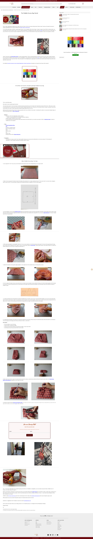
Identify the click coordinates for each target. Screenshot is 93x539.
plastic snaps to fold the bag (25, 27)
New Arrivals (14, 7)
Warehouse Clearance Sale (25, 7)
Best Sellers (18, 7)
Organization (59, 526)
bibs (38, 57)
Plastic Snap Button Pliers (10, 125)
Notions (53, 7)
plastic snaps (34, 491)
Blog (36, 522)
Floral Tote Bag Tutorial (65, 21)
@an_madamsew (16, 111)
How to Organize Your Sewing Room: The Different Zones (70, 25)
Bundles (66, 7)
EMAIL (31, 431)
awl (16, 403)
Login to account (27, 521)
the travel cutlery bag (12, 495)
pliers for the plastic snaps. (18, 402)
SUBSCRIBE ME (29, 435)
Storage (59, 527)
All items (59, 521)
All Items (32, 7)
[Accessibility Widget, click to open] (92, 269)
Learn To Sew (38, 526)
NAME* (10, 431)
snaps (41, 30)
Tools (35, 7)
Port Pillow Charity (78, 7)
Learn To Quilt (38, 527)
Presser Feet (40, 7)
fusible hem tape (47, 119)
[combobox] (41, 4)
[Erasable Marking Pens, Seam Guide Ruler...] (61, 4)
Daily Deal (62, 7)
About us (26, 522)
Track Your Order (72, 7)
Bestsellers (59, 529)
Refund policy (49, 521)
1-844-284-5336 (72, 3)
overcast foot (33, 245)
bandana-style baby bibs (35, 495)
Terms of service (49, 522)
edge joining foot (46, 212)
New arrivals (59, 528)
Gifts (57, 7)
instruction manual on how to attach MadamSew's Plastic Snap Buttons (19, 63)
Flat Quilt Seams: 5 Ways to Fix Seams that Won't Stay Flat (70, 14)
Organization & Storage (47, 7)
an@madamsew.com (27, 500)
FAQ (36, 521)
